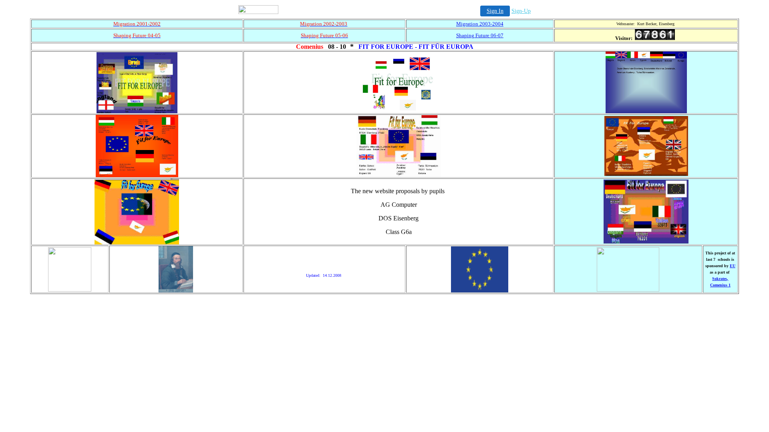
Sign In (495, 11)
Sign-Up (521, 11)
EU (732, 266)
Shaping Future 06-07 (479, 35)
